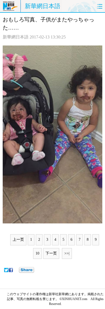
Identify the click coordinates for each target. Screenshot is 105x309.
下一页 (51, 253)
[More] (26, 270)
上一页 (18, 240)
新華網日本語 (42, 6)
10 (37, 253)
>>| (66, 253)
